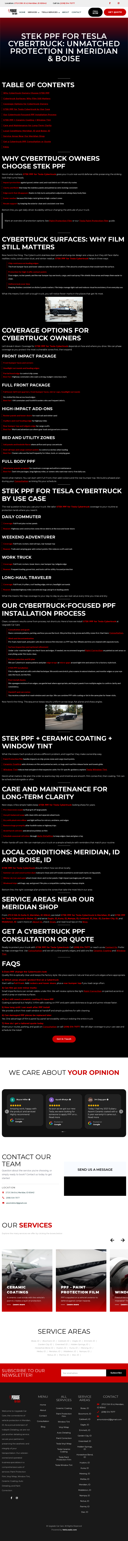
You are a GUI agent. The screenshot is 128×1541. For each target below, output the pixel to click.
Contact (76, 12)
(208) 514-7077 (13, 1198)
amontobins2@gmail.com (16, 1203)
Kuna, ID (85, 1468)
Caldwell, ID (84, 1419)
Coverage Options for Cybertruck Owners (25, 104)
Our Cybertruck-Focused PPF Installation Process (29, 114)
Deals (53, 922)
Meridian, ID (84, 1484)
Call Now (95, 12)
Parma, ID (85, 1506)
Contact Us (111, 947)
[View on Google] (12, 1099)
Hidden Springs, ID (84, 1447)
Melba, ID (84, 1479)
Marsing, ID (84, 1473)
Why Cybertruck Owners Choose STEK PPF (26, 93)
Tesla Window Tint (96, 769)
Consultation (21, 481)
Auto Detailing (45, 836)
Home (43, 1405)
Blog (85, 922)
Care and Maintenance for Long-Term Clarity (27, 125)
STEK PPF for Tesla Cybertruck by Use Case (26, 109)
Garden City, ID (85, 1436)
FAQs (6, 147)
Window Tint (10, 769)
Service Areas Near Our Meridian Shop (24, 136)
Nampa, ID (85, 1495)
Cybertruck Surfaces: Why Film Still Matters (26, 98)
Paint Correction (94, 650)
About (65, 12)
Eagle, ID (84, 1425)
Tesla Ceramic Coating (63, 1450)
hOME (22, 12)
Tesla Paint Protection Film (93, 221)
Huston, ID (85, 1462)
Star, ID (84, 1512)
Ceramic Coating (12, 764)
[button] (35, 12)
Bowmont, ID (84, 1414)
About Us (37, 922)
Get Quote (115, 12)
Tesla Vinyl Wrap (64, 1443)
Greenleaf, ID (84, 1441)
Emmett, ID (84, 1430)
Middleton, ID (84, 1490)
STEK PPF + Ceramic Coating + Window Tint (27, 120)
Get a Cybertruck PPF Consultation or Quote (27, 141)
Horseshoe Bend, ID (84, 1455)
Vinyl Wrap (64, 1427)
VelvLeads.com (69, 1530)
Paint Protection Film (60, 221)
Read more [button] (54, 1117)
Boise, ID (84, 1408)
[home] (13, 12)
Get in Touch (64, 1039)
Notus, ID (84, 1501)
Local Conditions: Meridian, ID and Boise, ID (26, 131)
